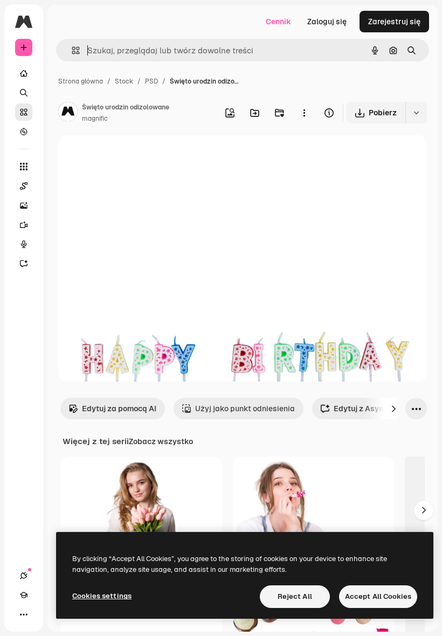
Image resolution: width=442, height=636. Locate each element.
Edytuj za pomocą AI (119, 408)
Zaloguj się (327, 21)
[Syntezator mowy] (23, 244)
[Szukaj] (23, 92)
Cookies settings (102, 595)
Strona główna (80, 81)
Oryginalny (132, 156)
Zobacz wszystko (161, 441)
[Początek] (23, 73)
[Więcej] (23, 614)
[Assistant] (23, 263)
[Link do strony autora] (68, 113)
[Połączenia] (23, 575)
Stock (124, 81)
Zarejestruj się (394, 21)
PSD (151, 81)
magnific (95, 118)
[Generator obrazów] (23, 205)
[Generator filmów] (23, 224)
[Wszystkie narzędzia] (23, 166)
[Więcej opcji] (304, 112)
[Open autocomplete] (71, 50)
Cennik (278, 21)
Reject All (295, 596)
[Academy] (23, 595)
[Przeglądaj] (23, 131)
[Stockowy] (23, 112)
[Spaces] (23, 186)
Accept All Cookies (378, 596)
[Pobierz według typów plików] (416, 112)
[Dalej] (393, 408)
